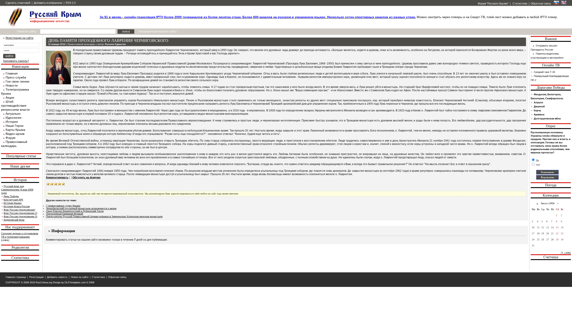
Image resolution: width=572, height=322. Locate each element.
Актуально (13, 113)
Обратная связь (541, 3)
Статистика (519, 3)
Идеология (13, 117)
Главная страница (16, 277)
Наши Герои (14, 125)
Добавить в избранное (48, 2)
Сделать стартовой (18, 2)
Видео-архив (15, 134)
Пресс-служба (16, 77)
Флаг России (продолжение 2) (20, 213)
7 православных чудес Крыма (63, 205)
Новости (12, 85)
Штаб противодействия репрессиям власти (15, 105)
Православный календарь (81, 44)
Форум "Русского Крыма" (493, 3)
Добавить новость (57, 277)
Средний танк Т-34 (544, 72)
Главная (12, 73)
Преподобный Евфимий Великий (64, 213)
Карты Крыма (15, 129)
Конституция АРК (13, 199)
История (12, 121)
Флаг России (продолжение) (19, 209)
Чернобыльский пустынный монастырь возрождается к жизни (81, 208)
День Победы (11, 196)
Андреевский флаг (14, 219)
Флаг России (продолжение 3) (20, 216)
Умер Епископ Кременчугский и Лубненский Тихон (75, 211)
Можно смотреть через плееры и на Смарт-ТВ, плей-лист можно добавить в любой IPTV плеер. (329, 17)
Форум (10, 138)
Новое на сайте (79, 277)
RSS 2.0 (71, 2)
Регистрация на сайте (20, 38)
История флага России (17, 206)
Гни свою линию (17, 81)
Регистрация (36, 277)
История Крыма (12, 203)
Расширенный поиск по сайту (158, 31)
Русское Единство (115, 44)
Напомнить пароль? (16, 61)
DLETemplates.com (75, 282)
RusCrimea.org (44, 282)
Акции (10, 97)
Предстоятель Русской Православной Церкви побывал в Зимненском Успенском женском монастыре (104, 216)
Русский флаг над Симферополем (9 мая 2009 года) (17, 189)
